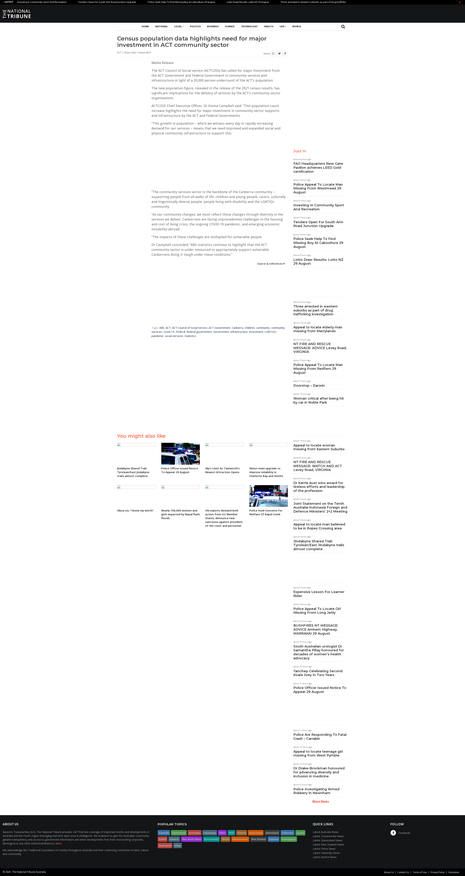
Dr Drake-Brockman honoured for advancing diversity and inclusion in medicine (319, 772)
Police (222, 832)
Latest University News (326, 853)
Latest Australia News (326, 832)
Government (221, 331)
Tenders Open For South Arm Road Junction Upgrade (86, 2)
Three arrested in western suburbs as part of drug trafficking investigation (300, 2)
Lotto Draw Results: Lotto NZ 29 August (227, 2)
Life (282, 26)
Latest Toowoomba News (328, 836)
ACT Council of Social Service (189, 327)
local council (255, 832)
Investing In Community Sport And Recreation (318, 207)
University (287, 832)
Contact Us (403, 872)
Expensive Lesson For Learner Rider (318, 594)
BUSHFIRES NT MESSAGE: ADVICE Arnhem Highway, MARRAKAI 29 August (315, 629)
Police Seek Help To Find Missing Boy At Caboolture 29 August (160, 2)
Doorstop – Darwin (309, 386)
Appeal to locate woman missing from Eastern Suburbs (319, 447)
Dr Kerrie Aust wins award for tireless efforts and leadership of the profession (319, 487)
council (300, 832)
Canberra (237, 327)
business (273, 839)
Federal (180, 331)
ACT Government (219, 327)
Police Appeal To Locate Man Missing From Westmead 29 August (318, 188)
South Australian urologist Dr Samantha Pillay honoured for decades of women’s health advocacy (318, 652)
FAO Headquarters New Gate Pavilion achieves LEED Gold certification (318, 167)
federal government (199, 331)
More (58, 843)
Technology (249, 26)
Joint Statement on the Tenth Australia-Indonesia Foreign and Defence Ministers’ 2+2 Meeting (320, 507)
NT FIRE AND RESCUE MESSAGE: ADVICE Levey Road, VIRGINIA (320, 348)
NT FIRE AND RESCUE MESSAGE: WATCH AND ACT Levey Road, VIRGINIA (317, 466)
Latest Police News (324, 848)
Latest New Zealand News (328, 844)
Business (213, 26)
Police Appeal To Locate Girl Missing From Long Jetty (317, 611)
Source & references (270, 263)
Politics (195, 26)
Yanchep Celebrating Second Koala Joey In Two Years (318, 673)
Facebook (404, 833)
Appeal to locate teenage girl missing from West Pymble (318, 754)
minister (174, 839)
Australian (194, 832)
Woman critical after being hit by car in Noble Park (318, 400)
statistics (190, 336)
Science (229, 26)
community (263, 327)
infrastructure (239, 331)
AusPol (162, 839)
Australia (164, 832)
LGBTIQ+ (270, 331)
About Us (389, 872)
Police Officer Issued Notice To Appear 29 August (319, 690)
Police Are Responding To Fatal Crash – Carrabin (320, 737)
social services (174, 336)
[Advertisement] (396, 13)
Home (145, 26)
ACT (168, 327)
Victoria (241, 832)
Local (178, 26)
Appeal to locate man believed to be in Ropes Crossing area (319, 526)
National (161, 26)
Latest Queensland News (327, 840)
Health (268, 26)
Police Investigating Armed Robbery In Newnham (316, 791)
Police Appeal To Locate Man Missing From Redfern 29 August (318, 369)
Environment (211, 839)
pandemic (157, 336)
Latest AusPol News (325, 857)
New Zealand (258, 839)
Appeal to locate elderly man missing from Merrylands (317, 329)
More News (320, 801)
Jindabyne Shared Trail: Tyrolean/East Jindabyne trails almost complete (318, 545)
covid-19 (168, 331)
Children (250, 327)
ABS (161, 327)
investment (256, 331)
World (296, 26)
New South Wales (191, 839)
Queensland (272, 832)
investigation (289, 839)
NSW (231, 832)
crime (177, 845)
